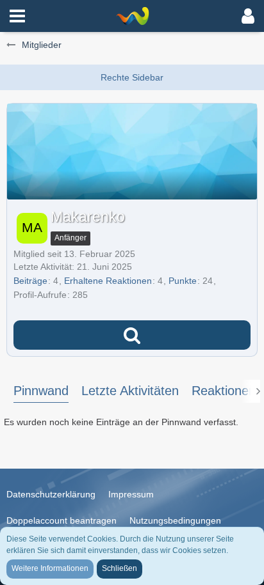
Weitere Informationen (50, 568)
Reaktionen (224, 391)
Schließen (119, 568)
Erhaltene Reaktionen (108, 281)
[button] (17, 16)
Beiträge (30, 281)
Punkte (183, 281)
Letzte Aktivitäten (130, 391)
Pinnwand (41, 391)
